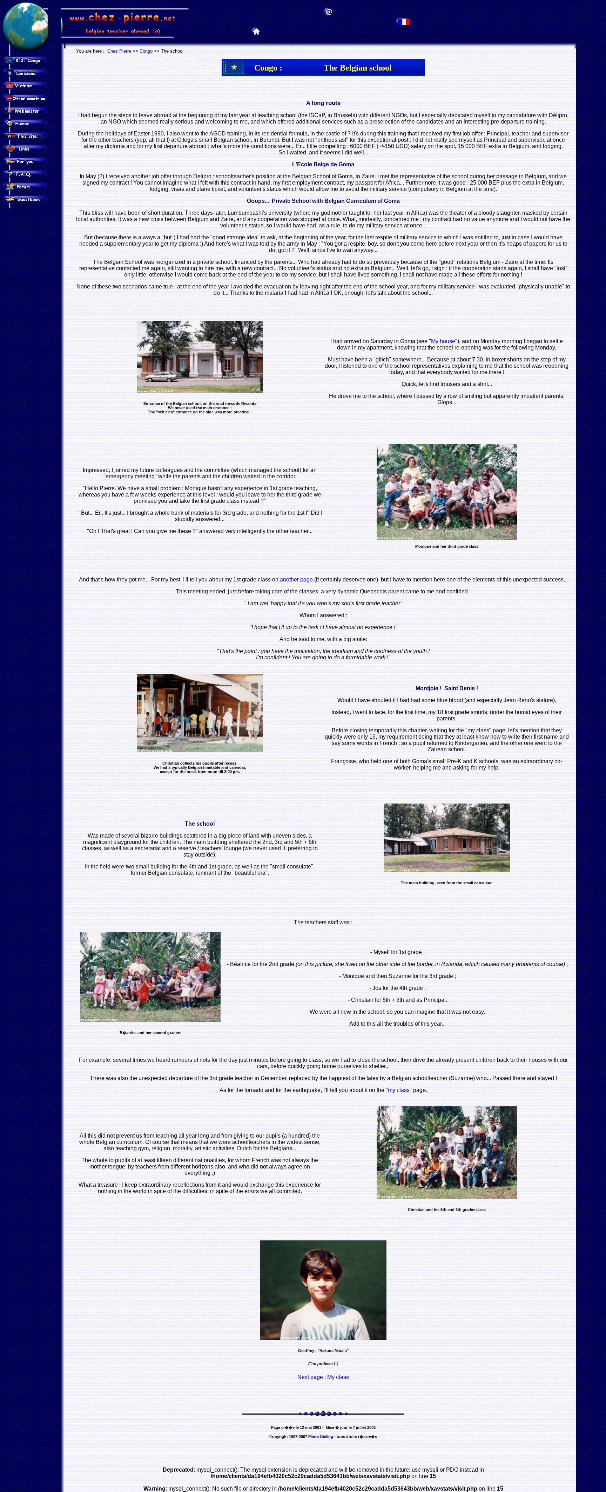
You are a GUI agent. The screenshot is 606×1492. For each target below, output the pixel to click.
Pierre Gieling (320, 1436)
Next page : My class (323, 1377)
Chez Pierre (119, 51)
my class (399, 1090)
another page (296, 579)
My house (443, 341)
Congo (146, 51)
